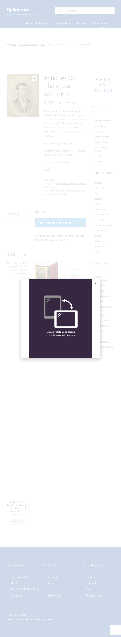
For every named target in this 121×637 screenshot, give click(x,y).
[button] (95, 283)
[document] (60, 318)
